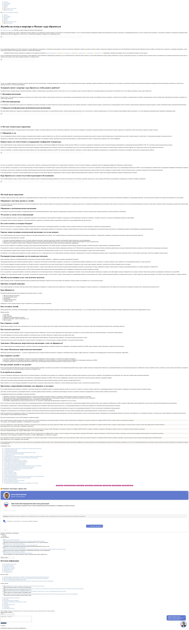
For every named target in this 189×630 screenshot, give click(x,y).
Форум (5, 7)
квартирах (67, 53)
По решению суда (8, 572)
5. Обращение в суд (9, 455)
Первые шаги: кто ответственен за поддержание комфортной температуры (23, 456)
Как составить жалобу (10, 472)
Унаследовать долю (8, 569)
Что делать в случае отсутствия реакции (15, 463)
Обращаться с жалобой (9, 568)
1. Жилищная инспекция (10, 449)
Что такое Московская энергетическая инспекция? (17, 477)
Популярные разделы (9, 608)
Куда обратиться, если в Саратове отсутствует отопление (18, 553)
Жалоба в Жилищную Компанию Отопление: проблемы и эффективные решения (24, 541)
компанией (74, 53)
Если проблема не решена (11, 481)
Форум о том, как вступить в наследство (34, 586)
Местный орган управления (11, 459)
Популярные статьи (8, 565)
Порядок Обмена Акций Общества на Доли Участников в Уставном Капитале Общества (26, 578)
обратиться (82, 53)
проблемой (98, 53)
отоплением (90, 53)
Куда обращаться (9, 471)
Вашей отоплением (51, 53)
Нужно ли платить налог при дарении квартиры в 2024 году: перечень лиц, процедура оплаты (59, 588)
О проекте (6, 605)
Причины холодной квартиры (12, 469)
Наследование (7, 3)
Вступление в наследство (10, 8)
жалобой (60, 53)
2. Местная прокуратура (10, 451)
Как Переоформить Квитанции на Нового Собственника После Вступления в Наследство (26, 577)
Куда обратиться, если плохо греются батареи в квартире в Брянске (20, 545)
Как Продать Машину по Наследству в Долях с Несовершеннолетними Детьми (46, 591)
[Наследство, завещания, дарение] (9, 12)
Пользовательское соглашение (11, 600)
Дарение (6, 5)
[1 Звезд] (3, 534)
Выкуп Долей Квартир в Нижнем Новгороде (15, 579)
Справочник (7, 607)
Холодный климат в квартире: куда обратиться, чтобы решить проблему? (23, 448)
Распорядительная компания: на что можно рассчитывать (19, 467)
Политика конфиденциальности (12, 597)
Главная (6, 1)
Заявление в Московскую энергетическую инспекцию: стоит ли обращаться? (24, 476)
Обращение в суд (8, 570)
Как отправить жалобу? (10, 479)
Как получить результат (10, 475)
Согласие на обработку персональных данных (15, 601)
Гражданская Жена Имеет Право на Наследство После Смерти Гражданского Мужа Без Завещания (28, 581)
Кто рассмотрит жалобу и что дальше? (14, 480)
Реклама (6, 603)
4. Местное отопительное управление (14, 453)
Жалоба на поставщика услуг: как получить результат (18, 468)
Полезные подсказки (9, 566)
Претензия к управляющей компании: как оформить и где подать (21, 483)
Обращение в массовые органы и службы (15, 460)
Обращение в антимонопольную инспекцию (16, 461)
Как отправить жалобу (10, 473)
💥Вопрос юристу (8, 9)
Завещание (6, 4)
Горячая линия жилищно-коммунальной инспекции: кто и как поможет (22, 465)
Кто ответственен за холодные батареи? (14, 464)
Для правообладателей (9, 604)
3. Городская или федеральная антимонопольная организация (20, 452)
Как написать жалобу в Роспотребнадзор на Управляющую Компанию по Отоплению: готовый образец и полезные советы (35, 549)
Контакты (6, 599)
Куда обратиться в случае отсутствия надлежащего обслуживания (21, 457)
